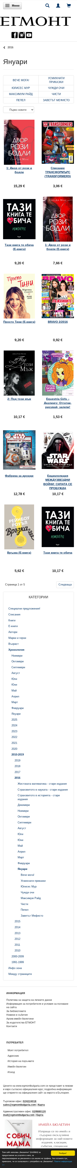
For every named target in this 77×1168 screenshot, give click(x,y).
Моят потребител (18, 1050)
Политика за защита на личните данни (29, 1000)
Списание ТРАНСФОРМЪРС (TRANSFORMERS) (58, 172)
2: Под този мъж (19, 398)
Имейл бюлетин (17, 1066)
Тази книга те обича (57, 552)
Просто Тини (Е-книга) (19, 321)
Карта (41, 1104)
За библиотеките (16, 1011)
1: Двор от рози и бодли (19, 170)
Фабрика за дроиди (19, 475)
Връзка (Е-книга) (19, 552)
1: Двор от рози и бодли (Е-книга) (58, 247)
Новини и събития (17, 1014)
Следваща (65, 584)
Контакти (11, 1026)
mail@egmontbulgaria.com (18, 1115)
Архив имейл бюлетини (20, 1018)
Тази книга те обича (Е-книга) (19, 247)
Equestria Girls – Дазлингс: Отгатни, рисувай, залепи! (57, 403)
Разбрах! (63, 1153)
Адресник (13, 1055)
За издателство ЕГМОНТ (21, 1022)
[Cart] (69, 5)
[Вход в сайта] (58, 5)
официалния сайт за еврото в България (45, 1092)
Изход (11, 1072)
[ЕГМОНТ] (35, 20)
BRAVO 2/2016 (58, 321)
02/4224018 (29, 1101)
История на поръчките (21, 1061)
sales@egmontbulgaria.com (19, 1104)
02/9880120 (39, 1111)
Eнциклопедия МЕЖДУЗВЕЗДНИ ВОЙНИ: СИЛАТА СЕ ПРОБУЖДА (57, 482)
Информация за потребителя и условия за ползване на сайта (37, 1005)
